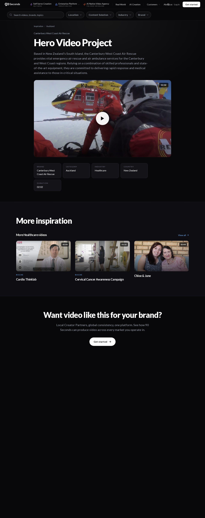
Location (73, 14)
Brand (141, 14)
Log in (177, 4)
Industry (123, 14)
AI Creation (135, 4)
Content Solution (98, 14)
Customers (152, 4)
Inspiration (38, 26)
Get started (191, 4)
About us (168, 4)
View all (182, 235)
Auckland (50, 26)
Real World (121, 4)
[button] (102, 118)
